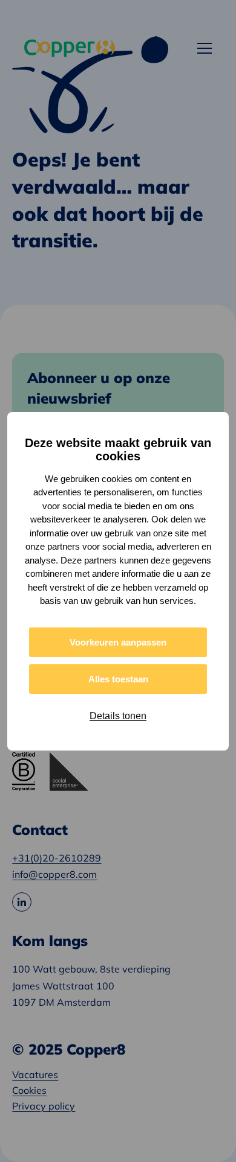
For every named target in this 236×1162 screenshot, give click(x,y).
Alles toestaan (118, 679)
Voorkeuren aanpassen (118, 642)
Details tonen (118, 716)
